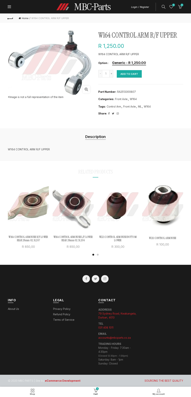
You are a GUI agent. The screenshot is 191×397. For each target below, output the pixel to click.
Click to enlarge (86, 89)
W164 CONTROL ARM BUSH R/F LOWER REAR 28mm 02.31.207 (28, 238)
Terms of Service (63, 319)
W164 (133, 99)
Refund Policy (61, 314)
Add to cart (129, 73)
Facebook (86, 279)
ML (140, 106)
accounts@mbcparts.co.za (114, 337)
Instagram (105, 279)
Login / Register (140, 6)
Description (95, 136)
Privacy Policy (62, 308)
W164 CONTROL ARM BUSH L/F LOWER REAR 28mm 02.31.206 (73, 238)
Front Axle (121, 99)
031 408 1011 (105, 327)
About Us (13, 308)
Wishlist (173, 5)
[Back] (10, 18)
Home (25, 18)
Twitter (95, 279)
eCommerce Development (62, 380)
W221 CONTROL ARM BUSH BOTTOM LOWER (118, 238)
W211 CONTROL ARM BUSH (162, 238)
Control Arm (114, 106)
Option (102, 63)
